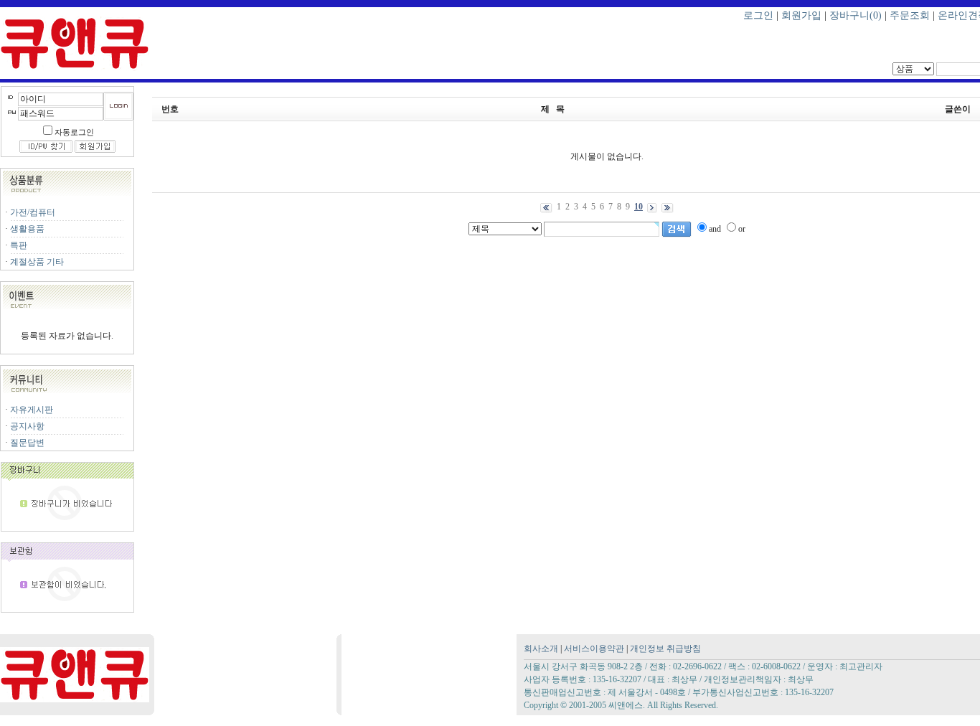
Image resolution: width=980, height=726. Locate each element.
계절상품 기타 (37, 262)
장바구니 (855, 15)
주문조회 (910, 15)
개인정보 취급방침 (665, 649)
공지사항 (27, 426)
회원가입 (801, 15)
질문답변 (27, 443)
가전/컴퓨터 (32, 212)
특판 (18, 245)
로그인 (758, 15)
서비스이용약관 (594, 649)
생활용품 (27, 229)
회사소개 (541, 649)
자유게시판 (31, 410)
